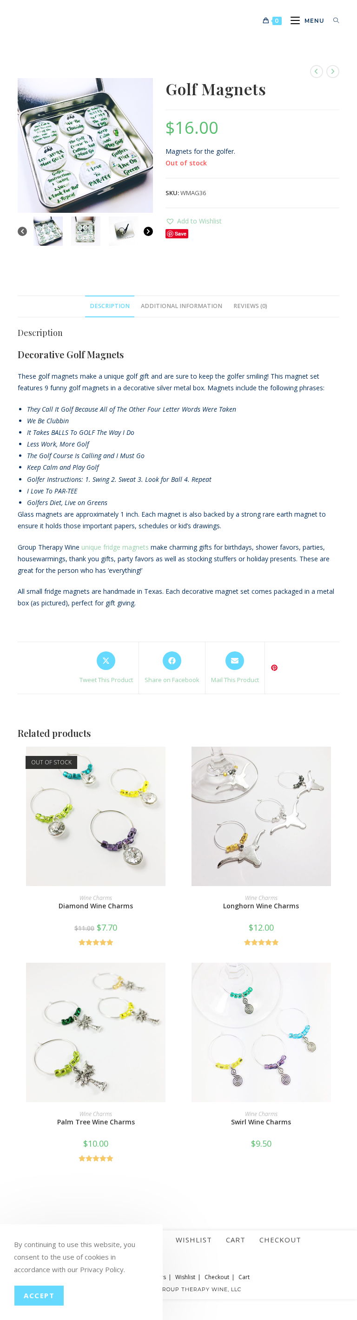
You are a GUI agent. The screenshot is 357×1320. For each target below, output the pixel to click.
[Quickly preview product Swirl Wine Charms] (336, 979)
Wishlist (194, 1239)
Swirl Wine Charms (261, 1121)
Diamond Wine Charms (96, 905)
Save (180, 233)
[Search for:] (332, 20)
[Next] (148, 231)
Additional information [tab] (181, 306)
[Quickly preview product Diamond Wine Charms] (171, 763)
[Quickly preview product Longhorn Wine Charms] (336, 763)
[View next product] (332, 71)
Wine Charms (95, 898)
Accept (39, 1295)
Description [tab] (110, 306)
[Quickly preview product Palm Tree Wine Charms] (171, 979)
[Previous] (22, 231)
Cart (235, 1239)
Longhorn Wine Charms (261, 905)
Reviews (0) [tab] (250, 306)
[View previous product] (316, 71)
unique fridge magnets (115, 547)
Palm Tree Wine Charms (96, 1121)
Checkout (280, 1239)
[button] (193, 221)
